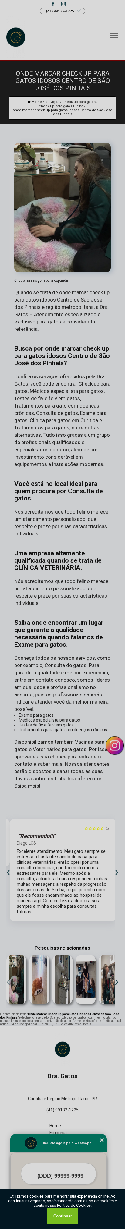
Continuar (62, 1216)
